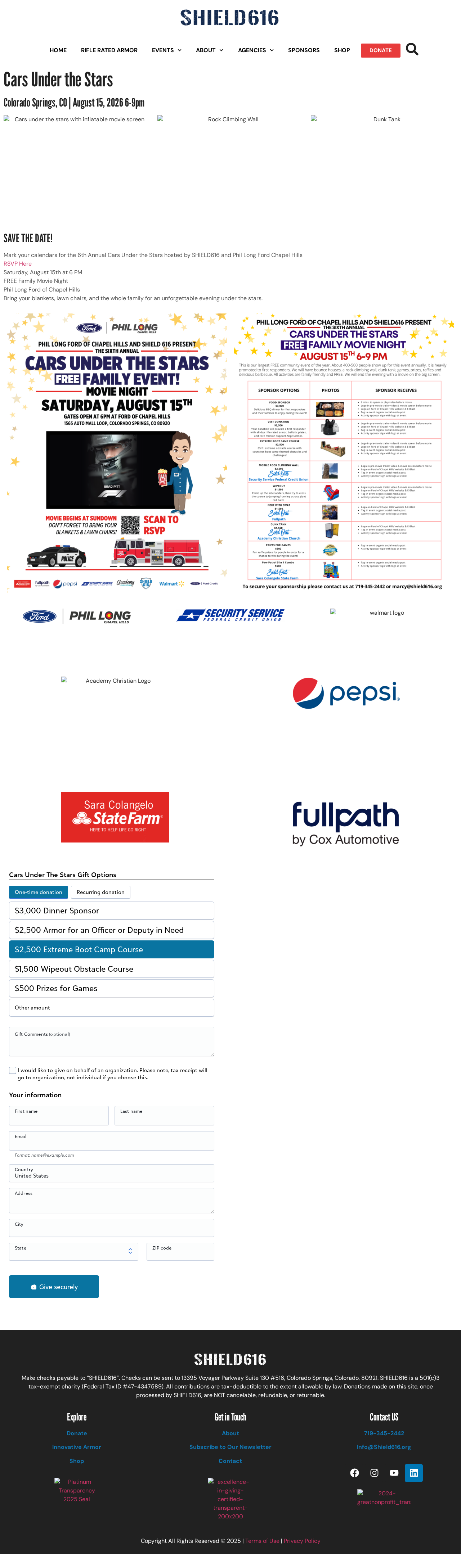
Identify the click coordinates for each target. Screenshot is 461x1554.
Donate (77, 1433)
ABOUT (206, 50)
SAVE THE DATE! (28, 238)
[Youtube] (394, 1473)
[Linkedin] (414, 1473)
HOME (58, 50)
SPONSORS (304, 50)
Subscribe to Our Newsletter (230, 1447)
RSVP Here (18, 263)
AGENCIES (252, 50)
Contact (230, 1461)
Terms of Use (262, 1541)
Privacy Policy (302, 1541)
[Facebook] (354, 1473)
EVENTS (163, 50)
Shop (77, 1461)
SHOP (342, 50)
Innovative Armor (76, 1447)
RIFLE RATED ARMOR (109, 50)
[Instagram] (374, 1473)
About (230, 1433)
